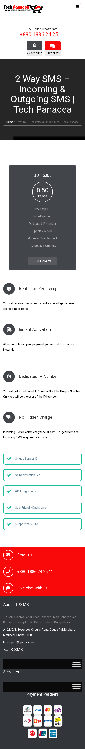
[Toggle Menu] (76, 664)
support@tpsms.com (20, 642)
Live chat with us (32, 588)
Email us (24, 555)
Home (9, 122)
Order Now (42, 261)
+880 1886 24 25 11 (35, 571)
